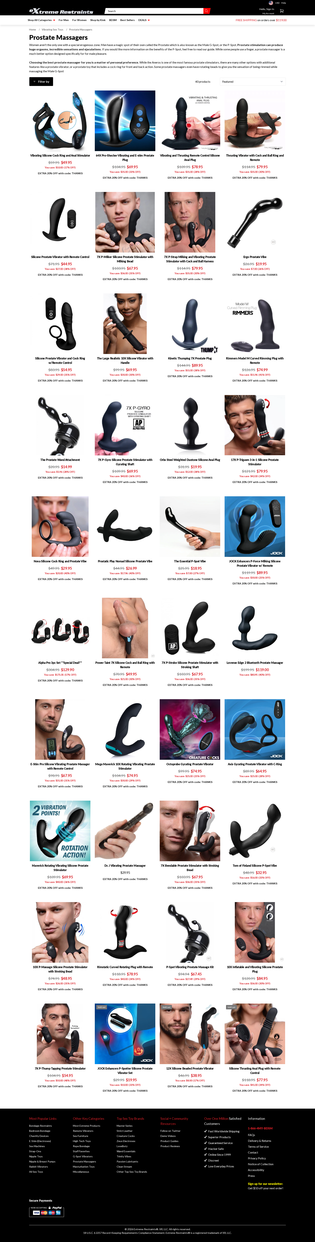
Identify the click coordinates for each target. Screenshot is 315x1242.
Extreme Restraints (145, 1229)
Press (251, 1175)
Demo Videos (168, 1135)
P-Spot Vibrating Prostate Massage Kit (190, 967)
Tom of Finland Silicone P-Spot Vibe (255, 865)
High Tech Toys (82, 1141)
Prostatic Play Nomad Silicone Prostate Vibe (125, 561)
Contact (253, 1152)
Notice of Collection (260, 1164)
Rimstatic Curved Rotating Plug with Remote (125, 967)
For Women (79, 20)
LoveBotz (122, 1146)
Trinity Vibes (124, 1156)
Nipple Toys (36, 1156)
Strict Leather (125, 1130)
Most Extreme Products (86, 1125)
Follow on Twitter (170, 1130)
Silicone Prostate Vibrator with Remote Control (60, 257)
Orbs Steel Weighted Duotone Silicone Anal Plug (190, 459)
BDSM (113, 20)
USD (272, 2)
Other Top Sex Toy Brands (132, 1171)
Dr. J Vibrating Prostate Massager (125, 865)
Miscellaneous (81, 1171)
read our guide (205, 49)
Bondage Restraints (40, 1125)
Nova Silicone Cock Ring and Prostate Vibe (60, 561)
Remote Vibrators (83, 1130)
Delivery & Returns (259, 1140)
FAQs (251, 1135)
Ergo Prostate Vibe (255, 257)
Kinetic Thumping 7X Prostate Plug (190, 358)
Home (32, 29)
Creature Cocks (126, 1135)
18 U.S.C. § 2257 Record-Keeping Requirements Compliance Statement (124, 1232)
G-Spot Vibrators (83, 1156)
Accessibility (256, 1170)
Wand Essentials (126, 1151)
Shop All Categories (40, 20)
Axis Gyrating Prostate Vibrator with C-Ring (255, 764)
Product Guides (169, 1141)
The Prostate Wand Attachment (60, 459)
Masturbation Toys (84, 1166)
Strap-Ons (35, 1151)
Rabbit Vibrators (38, 1166)
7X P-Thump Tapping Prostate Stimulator (60, 1068)
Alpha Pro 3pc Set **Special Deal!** (60, 662)
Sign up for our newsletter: (265, 1183)
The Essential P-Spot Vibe (190, 561)
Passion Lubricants (127, 1161)
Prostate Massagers (84, 1161)
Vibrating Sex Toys (52, 29)
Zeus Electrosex (126, 1141)
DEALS (142, 20)
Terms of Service (258, 1146)
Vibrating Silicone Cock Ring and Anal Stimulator (60, 155)
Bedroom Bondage (39, 1130)
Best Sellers (127, 20)
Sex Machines (37, 1146)
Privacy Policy (257, 1158)
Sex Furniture (80, 1135)
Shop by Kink (98, 20)
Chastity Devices (39, 1135)
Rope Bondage (81, 1146)
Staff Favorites (81, 1151)
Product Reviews (170, 1146)
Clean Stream (124, 1166)
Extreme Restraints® (178, 1232)
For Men (64, 20)
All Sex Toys (36, 1171)
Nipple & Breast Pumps (42, 1161)
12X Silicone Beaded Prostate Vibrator (190, 1068)
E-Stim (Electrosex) (40, 1141)
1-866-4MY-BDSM (260, 1128)
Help (283, 2)
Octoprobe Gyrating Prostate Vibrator (189, 764)
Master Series (125, 1125)
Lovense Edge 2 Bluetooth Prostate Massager (255, 662)
